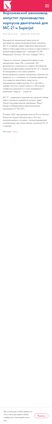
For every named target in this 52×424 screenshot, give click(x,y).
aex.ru (15, 131)
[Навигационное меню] (47, 5)
